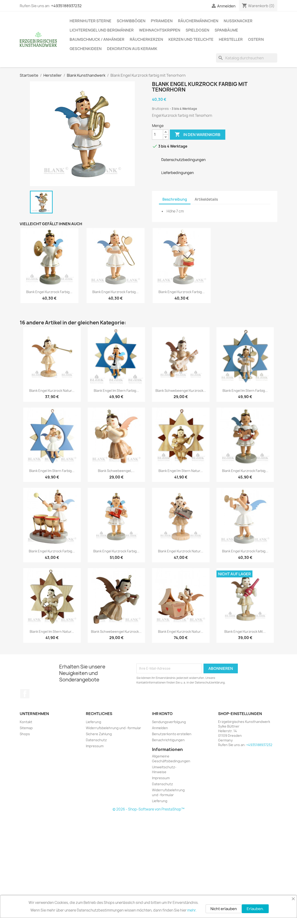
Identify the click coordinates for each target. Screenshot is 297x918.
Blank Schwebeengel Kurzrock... (180, 390)
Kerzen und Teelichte (190, 39)
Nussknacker (238, 20)
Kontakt (26, 722)
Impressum (94, 746)
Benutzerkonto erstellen (171, 734)
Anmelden (160, 728)
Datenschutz (96, 740)
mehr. (192, 910)
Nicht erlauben (223, 908)
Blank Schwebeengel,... (116, 470)
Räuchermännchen (198, 20)
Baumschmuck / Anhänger (97, 39)
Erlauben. (255, 908)
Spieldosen (197, 30)
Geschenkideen (86, 48)
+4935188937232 (66, 5)
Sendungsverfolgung (169, 722)
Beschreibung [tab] (174, 199)
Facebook (24, 693)
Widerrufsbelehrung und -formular (113, 728)
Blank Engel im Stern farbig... (116, 390)
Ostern (256, 39)
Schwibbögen (131, 20)
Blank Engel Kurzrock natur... (51, 390)
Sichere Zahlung (99, 734)
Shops (25, 734)
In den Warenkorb (197, 134)
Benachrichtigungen (168, 740)
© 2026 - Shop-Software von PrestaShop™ (148, 809)
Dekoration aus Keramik (132, 48)
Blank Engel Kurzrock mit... (245, 631)
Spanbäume (226, 30)
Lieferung (93, 722)
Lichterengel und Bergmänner (102, 30)
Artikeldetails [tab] (206, 199)
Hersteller (231, 39)
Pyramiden (162, 20)
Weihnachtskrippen (159, 30)
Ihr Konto (162, 713)
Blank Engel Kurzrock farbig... (49, 292)
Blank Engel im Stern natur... (180, 470)
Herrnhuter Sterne (90, 20)
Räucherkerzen (146, 39)
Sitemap (26, 728)
